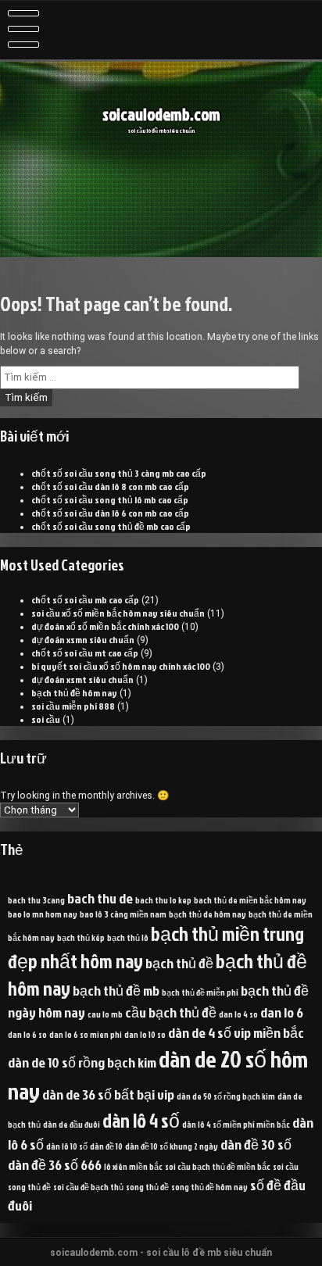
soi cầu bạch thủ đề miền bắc (217, 1166)
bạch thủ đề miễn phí (200, 992)
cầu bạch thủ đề (170, 1012)
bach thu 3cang (36, 900)
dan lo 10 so (145, 1034)
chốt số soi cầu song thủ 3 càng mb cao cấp (118, 473)
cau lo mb (105, 1014)
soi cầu (45, 719)
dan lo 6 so (27, 1034)
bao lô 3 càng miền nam (123, 914)
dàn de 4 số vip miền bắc (236, 1032)
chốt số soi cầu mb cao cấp (85, 599)
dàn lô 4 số (141, 1120)
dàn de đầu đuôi (71, 1124)
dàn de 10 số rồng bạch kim (82, 1062)
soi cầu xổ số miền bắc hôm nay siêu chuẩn (118, 613)
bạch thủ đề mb (116, 990)
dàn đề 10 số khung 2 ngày (171, 1146)
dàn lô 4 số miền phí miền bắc (236, 1124)
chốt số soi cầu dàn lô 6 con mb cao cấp (110, 513)
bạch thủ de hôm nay (207, 914)
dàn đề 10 (106, 1146)
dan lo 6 (281, 1012)
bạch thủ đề (179, 963)
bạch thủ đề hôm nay (74, 692)
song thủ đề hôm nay (209, 1187)
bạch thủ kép (81, 937)
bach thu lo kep (163, 900)
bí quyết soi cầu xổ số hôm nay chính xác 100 (120, 666)
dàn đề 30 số (256, 1144)
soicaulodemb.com (161, 114)
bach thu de (100, 898)
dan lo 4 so (238, 1014)
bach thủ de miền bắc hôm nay (250, 900)
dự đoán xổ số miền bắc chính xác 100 (105, 626)
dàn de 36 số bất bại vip (108, 1094)
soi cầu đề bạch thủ (88, 1187)
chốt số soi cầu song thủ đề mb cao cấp (111, 526)
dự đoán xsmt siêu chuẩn (82, 679)
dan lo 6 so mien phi (85, 1034)
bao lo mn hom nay (42, 914)
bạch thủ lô (127, 937)
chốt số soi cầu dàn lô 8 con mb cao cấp (110, 486)
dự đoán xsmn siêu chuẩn (82, 639)
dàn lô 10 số (67, 1146)
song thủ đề (147, 1187)
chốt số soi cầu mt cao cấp (84, 653)
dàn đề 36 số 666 (55, 1164)
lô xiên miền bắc (133, 1166)
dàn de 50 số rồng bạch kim (226, 1096)
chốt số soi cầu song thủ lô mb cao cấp (109, 499)
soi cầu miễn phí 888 (73, 706)
